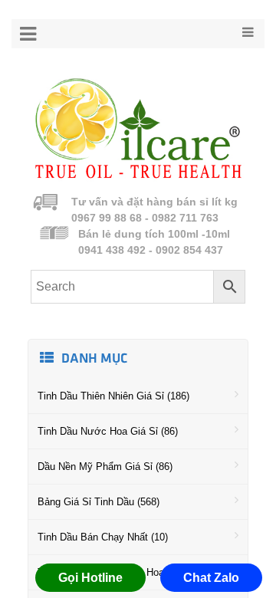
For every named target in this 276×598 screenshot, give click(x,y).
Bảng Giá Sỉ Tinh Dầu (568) (98, 502)
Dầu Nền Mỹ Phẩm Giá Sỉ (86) (105, 466)
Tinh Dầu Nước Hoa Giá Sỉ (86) (108, 431)
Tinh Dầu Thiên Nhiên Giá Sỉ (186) (113, 396)
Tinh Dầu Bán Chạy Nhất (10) (103, 537)
